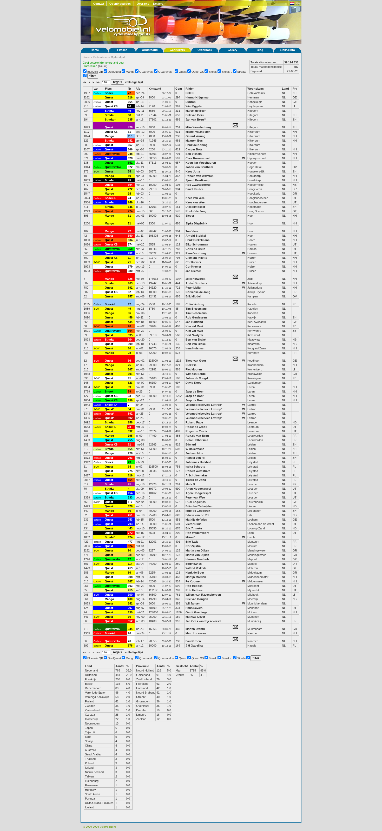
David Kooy (193, 382)
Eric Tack (192, 541)
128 (130, 278)
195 (130, 435)
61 (129, 444)
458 (130, 317)
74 (129, 171)
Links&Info (287, 49)
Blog (260, 49)
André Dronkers (196, 283)
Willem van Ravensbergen (203, 594)
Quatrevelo (146, 71)
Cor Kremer (193, 262)
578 (130, 645)
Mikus (190, 537)
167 (130, 369)
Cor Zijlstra (193, 546)
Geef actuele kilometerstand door (103, 62)
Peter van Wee (195, 497)
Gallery (232, 49)
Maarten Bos (194, 140)
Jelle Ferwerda (195, 278)
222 (130, 189)
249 (130, 202)
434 (130, 321)
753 (130, 519)
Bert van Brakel (196, 339)
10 (129, 616)
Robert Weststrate (198, 471)
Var (96, 88)
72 (129, 93)
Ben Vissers (194, 153)
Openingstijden (120, 3)
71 (129, 223)
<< (85, 82)
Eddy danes (194, 563)
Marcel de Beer (196, 110)
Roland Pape (194, 422)
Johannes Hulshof (198, 462)
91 (129, 378)
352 (130, 621)
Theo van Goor (196, 360)
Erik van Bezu (195, 115)
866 (130, 149)
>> (98, 82)
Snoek (213, 71)
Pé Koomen (193, 581)
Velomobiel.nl (108, 826)
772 (130, 532)
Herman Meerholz (197, 559)
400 (130, 599)
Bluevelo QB (95, 71)
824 (130, 546)
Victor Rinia (194, 524)
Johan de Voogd (197, 378)
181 (130, 140)
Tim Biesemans (196, 308)
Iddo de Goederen (198, 510)
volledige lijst (134, 82)
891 (130, 413)
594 (130, 184)
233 (130, 497)
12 (129, 304)
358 (130, 248)
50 (129, 510)
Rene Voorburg (196, 253)
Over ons (143, 3)
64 (129, 466)
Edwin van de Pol (197, 515)
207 (130, 607)
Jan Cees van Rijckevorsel (203, 621)
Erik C (190, 93)
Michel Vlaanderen (198, 131)
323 (130, 382)
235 (130, 119)
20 (129, 633)
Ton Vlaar (192, 231)
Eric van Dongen (197, 599)
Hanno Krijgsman (197, 97)
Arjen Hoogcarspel (198, 488)
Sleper (190, 215)
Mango (130, 71)
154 (130, 493)
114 (130, 563)
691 (130, 373)
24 (129, 198)
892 (130, 418)
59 (129, 391)
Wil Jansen (193, 603)
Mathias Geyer (195, 616)
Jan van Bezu (195, 119)
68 (129, 115)
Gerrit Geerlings (196, 612)
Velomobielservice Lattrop (203, 404)
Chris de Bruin (195, 248)
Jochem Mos (194, 453)
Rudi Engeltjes (196, 501)
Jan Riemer (193, 270)
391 (130, 287)
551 (130, 162)
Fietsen (122, 49)
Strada (241, 71)
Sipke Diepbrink (196, 223)
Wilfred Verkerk (196, 568)
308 (130, 577)
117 (130, 501)
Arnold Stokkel (196, 235)
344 (130, 628)
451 (130, 515)
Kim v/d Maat (194, 326)
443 (130, 528)
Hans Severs (194, 607)
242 (130, 603)
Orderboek (204, 49)
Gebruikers (177, 49)
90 (129, 550)
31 (129, 131)
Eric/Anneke (194, 528)
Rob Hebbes (194, 585)
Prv (295, 88)
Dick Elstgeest (195, 206)
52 (129, 292)
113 (130, 136)
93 (129, 395)
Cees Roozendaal (197, 158)
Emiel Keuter (194, 189)
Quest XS (198, 71)
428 (130, 127)
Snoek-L (227, 71)
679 (130, 266)
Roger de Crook (196, 426)
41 (129, 484)
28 (129, 352)
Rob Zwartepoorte (198, 184)
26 (129, 641)
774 (130, 211)
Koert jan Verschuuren (201, 162)
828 (130, 158)
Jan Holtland (194, 321)
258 (130, 422)
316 (130, 97)
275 (130, 471)
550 (130, 235)
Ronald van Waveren (200, 175)
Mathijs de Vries (196, 519)
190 (130, 612)
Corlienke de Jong (198, 292)
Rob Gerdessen (196, 317)
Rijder (190, 88)
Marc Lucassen (196, 633)
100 (130, 594)
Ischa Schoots (195, 466)
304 (130, 330)
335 (130, 335)
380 (130, 270)
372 (130, 167)
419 (130, 568)
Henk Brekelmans (197, 240)
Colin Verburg (195, 304)
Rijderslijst (118, 57)
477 (130, 541)
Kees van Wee (195, 198)
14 (129, 193)
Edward (191, 444)
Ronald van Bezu (197, 435)
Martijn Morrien (196, 577)
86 (129, 572)
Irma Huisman (195, 348)
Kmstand (155, 88)
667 (130, 145)
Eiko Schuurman (197, 244)
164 (130, 448)
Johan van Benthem (199, 167)
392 (130, 431)
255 (130, 440)
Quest (183, 71)
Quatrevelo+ (166, 71)
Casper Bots (194, 149)
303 (130, 585)
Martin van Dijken (197, 550)
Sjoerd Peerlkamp (197, 180)
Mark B (190, 484)
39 (129, 387)
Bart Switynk (194, 335)
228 (130, 453)
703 (130, 524)
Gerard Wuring (196, 136)
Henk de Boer (195, 572)
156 (130, 400)
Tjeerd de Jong (196, 479)
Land (285, 88)
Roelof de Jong (196, 211)
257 (130, 296)
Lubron (191, 101)
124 (130, 537)
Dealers (158, 3)
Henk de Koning (197, 145)
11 (129, 257)
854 (130, 479)
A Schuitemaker (196, 475)
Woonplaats (255, 88)
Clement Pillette (196, 257)
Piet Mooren (194, 369)
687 (130, 581)
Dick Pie (191, 365)
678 (130, 506)
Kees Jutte (193, 171)
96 (129, 106)
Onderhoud (150, 49)
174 (130, 244)
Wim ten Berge (196, 373)
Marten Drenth (195, 628)
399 (130, 343)
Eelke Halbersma (197, 440)
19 (129, 175)
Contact (98, 3)
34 (129, 409)
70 (129, 326)
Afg (138, 88)
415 (130, 590)
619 (130, 475)
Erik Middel (193, 296)
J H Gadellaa (194, 645)
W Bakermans (195, 448)
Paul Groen (193, 641)
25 (129, 180)
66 (129, 360)
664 (130, 101)
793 (130, 457)
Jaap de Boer (194, 391)
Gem (178, 88)
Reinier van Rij (195, 457)
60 (129, 348)
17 (129, 559)
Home (95, 49)
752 (130, 253)
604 (130, 240)
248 (130, 153)
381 (130, 554)
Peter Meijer (193, 287)
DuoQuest (114, 71)
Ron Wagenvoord (197, 532)
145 (130, 206)
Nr (129, 88)
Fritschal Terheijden (199, 506)
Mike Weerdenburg (198, 127)
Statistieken (90, 66)
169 (130, 283)
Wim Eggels (194, 106)
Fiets (108, 88)
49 (129, 110)
